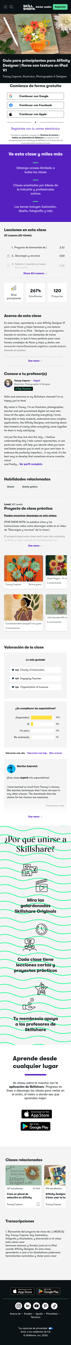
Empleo (28, 1313)
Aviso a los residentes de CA (35, 1331)
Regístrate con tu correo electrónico (35, 128)
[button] (5, 7)
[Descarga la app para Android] (48, 1291)
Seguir (36, 380)
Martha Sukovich (27, 766)
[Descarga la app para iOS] (22, 1291)
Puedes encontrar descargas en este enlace (30, 515)
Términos (35, 1317)
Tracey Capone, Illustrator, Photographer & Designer (35, 76)
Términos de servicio (49, 135)
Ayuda (39, 1313)
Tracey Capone (27, 380)
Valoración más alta (15, 753)
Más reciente (55, 753)
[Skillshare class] (24, 1175)
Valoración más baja (37, 753)
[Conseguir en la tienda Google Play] (35, 1126)
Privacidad (51, 1313)
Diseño (10, 486)
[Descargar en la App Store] (35, 1114)
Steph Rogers (53, 578)
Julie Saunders (54, 617)
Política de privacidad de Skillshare (28, 138)
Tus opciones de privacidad (32, 1328)
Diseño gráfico (30, 486)
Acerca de (15, 1313)
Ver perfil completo (30, 464)
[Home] (29, 7)
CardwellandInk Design (17, 623)
